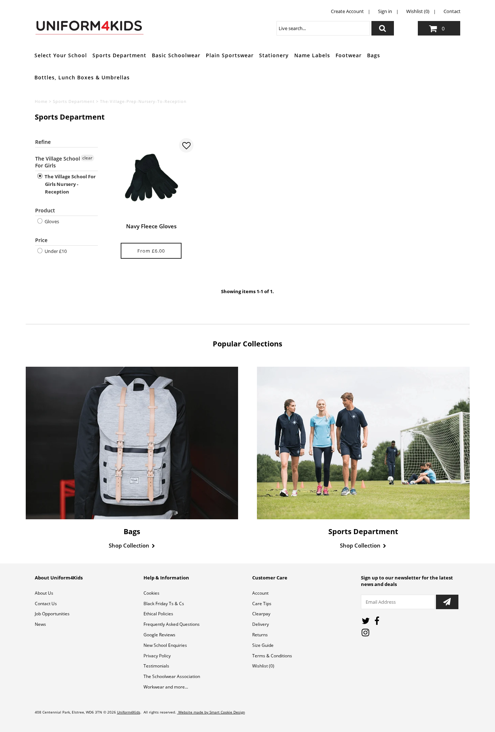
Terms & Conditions (272, 656)
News (40, 624)
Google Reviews (159, 635)
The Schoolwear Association (171, 676)
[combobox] (323, 28)
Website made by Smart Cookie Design (211, 712)
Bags (373, 55)
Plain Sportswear (230, 55)
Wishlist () (263, 666)
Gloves (51, 221)
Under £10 (55, 251)
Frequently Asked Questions (171, 624)
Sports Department (119, 55)
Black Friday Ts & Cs (163, 603)
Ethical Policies (158, 614)
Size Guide (263, 645)
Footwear (349, 55)
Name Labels (312, 55)
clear (87, 158)
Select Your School (60, 55)
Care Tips (261, 603)
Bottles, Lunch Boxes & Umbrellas (82, 77)
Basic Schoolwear (176, 55)
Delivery (260, 624)
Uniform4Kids (128, 712)
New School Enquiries (165, 645)
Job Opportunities (52, 614)
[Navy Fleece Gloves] (151, 178)
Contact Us (46, 603)
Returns (260, 635)
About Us (44, 593)
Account (260, 593)
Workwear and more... (165, 687)
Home (41, 101)
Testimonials (156, 666)
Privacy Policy (157, 656)
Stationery (274, 55)
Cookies (151, 593)
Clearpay (261, 614)
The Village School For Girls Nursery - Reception (69, 184)
